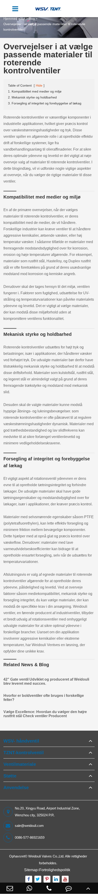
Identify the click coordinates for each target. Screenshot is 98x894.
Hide (39, 85)
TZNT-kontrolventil (23, 752)
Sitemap (31, 870)
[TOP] (88, 888)
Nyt (23, 18)
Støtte (9, 775)
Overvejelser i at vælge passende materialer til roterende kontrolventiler (44, 26)
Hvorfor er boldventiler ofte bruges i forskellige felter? (43, 698)
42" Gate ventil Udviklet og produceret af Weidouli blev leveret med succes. (46, 681)
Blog (31, 18)
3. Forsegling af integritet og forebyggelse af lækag (44, 103)
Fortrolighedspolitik (54, 870)
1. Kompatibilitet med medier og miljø (35, 91)
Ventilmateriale (19, 764)
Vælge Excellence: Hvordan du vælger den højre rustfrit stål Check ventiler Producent (45, 714)
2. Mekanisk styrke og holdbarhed (32, 97)
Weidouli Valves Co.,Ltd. (46, 856)
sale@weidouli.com (29, 826)
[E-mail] (10, 888)
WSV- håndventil (21, 740)
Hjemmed (10, 18)
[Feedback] (68, 888)
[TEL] (49, 888)
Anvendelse (16, 787)
